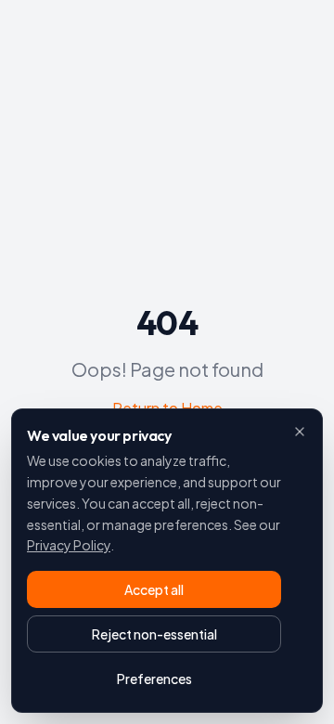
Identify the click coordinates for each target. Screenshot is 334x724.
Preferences (154, 678)
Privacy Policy (68, 545)
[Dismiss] (300, 431)
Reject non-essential (154, 634)
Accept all (154, 589)
